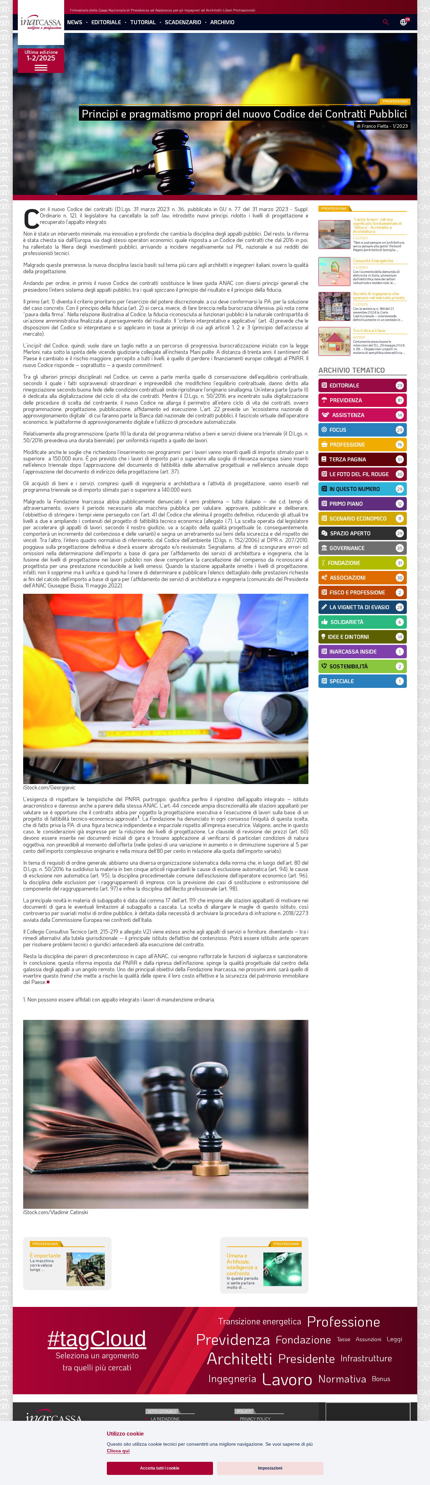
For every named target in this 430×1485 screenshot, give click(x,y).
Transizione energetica (259, 1321)
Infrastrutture (366, 1358)
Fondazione (303, 1339)
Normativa (342, 1378)
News (74, 22)
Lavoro (287, 1378)
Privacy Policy (255, 1418)
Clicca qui (118, 1450)
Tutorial (143, 22)
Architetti (240, 1358)
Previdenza (233, 1339)
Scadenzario (183, 22)
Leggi (394, 1339)
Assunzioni (368, 1339)
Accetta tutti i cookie (159, 1468)
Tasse (343, 1339)
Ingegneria (232, 1378)
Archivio (222, 22)
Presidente (306, 1358)
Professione (343, 1321)
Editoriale (106, 22)
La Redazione (165, 1418)
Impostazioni (270, 1468)
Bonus (381, 1378)
